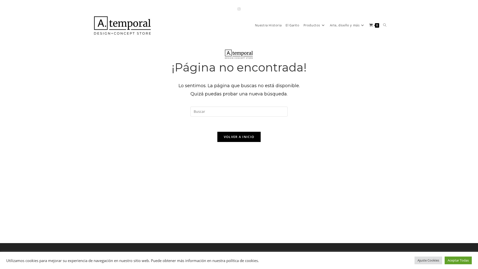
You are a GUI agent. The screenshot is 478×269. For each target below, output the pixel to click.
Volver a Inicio (239, 136)
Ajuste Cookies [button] (428, 260)
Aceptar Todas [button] (458, 260)
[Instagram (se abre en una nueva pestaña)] (239, 9)
